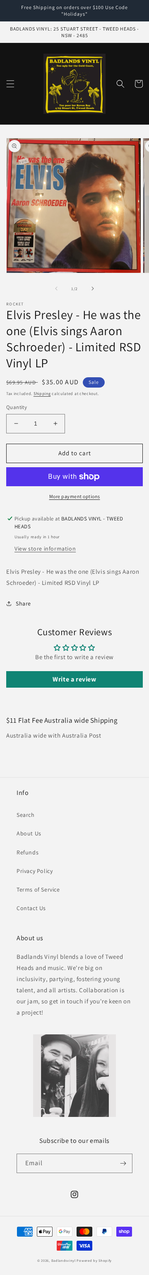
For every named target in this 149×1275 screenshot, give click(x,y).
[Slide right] (93, 288)
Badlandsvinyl (63, 1260)
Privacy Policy (35, 871)
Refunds (27, 852)
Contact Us (31, 908)
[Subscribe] (123, 1163)
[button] (10, 84)
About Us (29, 833)
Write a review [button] (74, 679)
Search (26, 814)
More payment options (74, 496)
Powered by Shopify (94, 1260)
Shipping (42, 393)
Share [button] (23, 603)
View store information (45, 548)
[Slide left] (56, 288)
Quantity (16, 407)
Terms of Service (38, 889)
